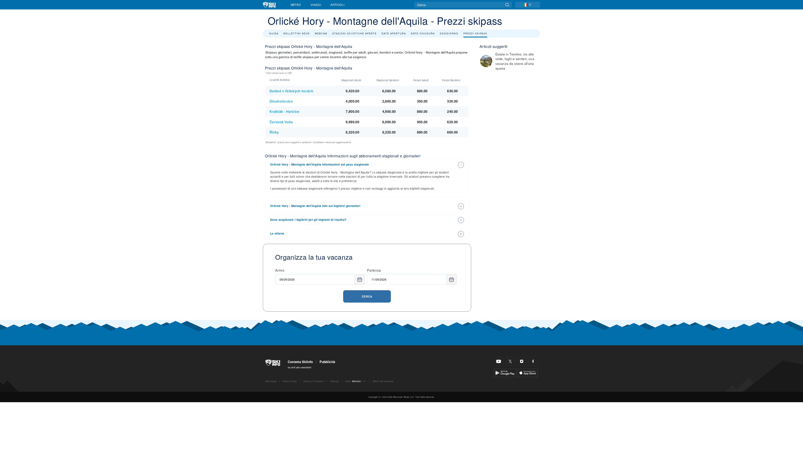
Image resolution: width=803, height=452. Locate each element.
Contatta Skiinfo (300, 362)
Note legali (270, 381)
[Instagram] (521, 361)
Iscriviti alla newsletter (300, 367)
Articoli (337, 5)
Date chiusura (423, 33)
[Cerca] (507, 5)
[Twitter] (510, 361)
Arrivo (279, 270)
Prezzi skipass (475, 33)
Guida (274, 33)
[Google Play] (505, 372)
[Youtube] (498, 361)
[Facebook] (533, 361)
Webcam (321, 33)
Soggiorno (449, 33)
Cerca (367, 296)
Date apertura (394, 33)
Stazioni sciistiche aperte (354, 33)
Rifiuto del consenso (383, 381)
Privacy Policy (290, 381)
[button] (362, 164)
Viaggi (316, 5)
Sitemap (334, 381)
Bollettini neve (297, 33)
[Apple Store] (528, 372)
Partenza (374, 270)
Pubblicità (327, 362)
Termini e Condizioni (313, 381)
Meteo (296, 5)
